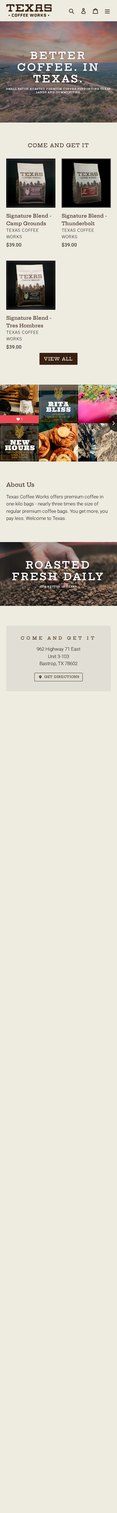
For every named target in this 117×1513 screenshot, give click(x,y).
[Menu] (107, 10)
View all (58, 359)
